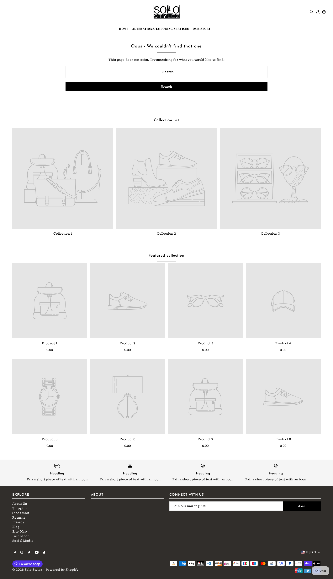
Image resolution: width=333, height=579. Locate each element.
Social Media (23, 541)
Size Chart (20, 513)
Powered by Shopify (62, 569)
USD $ (311, 552)
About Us (19, 503)
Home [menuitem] (124, 28)
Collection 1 (62, 233)
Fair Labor (20, 536)
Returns (18, 517)
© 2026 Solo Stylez (27, 569)
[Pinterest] (29, 552)
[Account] (318, 12)
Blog (15, 527)
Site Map (19, 531)
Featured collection (166, 256)
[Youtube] (37, 552)
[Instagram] (21, 552)
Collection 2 (166, 233)
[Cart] (323, 12)
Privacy (18, 522)
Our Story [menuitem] (202, 28)
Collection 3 (270, 233)
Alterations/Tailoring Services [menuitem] (160, 28)
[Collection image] (62, 178)
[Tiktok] (44, 552)
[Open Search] (311, 12)
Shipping (19, 508)
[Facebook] (15, 552)
